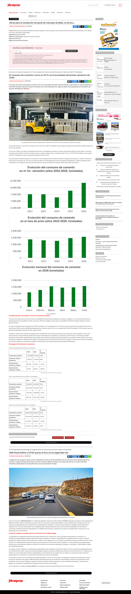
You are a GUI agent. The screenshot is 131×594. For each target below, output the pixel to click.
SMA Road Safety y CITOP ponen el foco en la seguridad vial (108, 196)
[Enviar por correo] (74, 26)
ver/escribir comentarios (51, 442)
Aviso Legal (25, 58)
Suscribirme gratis (71, 50)
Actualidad (23, 12)
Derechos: (25, 62)
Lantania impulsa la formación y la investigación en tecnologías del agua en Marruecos (107, 217)
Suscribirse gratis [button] (109, 5)
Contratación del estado (20, 40)
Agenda (53, 12)
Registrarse (44, 582)
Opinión (30, 12)
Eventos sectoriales (100, 261)
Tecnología (45, 12)
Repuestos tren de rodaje (112, 94)
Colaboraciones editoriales (83, 588)
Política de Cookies (84, 585)
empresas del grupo (81, 60)
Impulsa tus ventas (100, 258)
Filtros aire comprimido (112, 86)
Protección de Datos (84, 582)
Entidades (59, 12)
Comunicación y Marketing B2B (103, 260)
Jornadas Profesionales (101, 256)
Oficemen (26, 88)
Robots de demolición (111, 77)
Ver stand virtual (69, 437)
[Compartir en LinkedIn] (86, 26)
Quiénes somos (64, 587)
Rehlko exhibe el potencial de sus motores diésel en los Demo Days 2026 (107, 209)
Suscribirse (109, 154)
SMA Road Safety (26, 521)
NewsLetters (44, 585)
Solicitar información (58, 437)
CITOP (65, 521)
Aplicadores (108, 69)
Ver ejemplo (38, 48)
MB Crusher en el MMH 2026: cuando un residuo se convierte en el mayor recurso (109, 203)
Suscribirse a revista (46, 587)
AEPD (45, 63)
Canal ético (63, 582)
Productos (37, 12)
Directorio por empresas (103, 249)
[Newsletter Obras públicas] (115, 130)
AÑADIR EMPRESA (106, 583)
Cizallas (107, 102)
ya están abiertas (31, 566)
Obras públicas (13, 12)
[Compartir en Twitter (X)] (82, 26)
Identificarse (44, 580)
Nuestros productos (65, 585)
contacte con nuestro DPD (75, 62)
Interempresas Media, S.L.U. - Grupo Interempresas (67, 592)
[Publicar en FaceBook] (78, 26)
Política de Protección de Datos (36, 58)
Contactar (63, 580)
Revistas (67, 12)
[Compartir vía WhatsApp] (89, 26)
